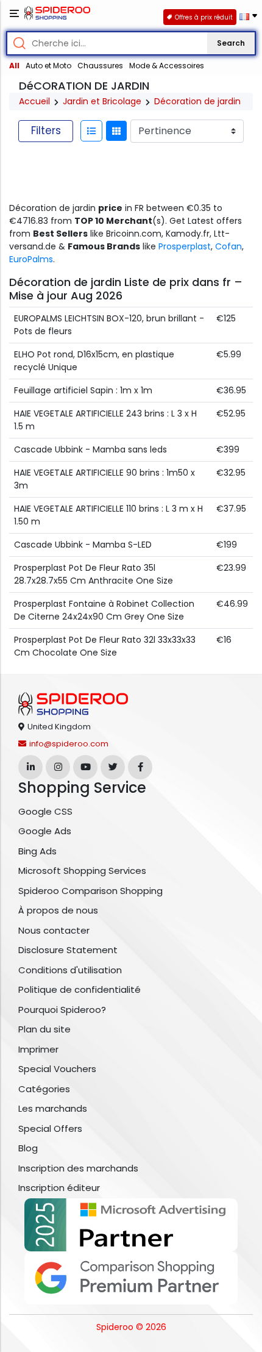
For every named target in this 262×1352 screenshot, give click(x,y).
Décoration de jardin (197, 101)
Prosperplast (184, 246)
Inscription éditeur (59, 1187)
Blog (28, 1148)
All (14, 65)
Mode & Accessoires (166, 65)
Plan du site (44, 1029)
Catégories (44, 1088)
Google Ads (44, 830)
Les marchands (52, 1108)
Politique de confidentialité (79, 989)
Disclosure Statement (68, 949)
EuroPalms (31, 259)
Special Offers (50, 1128)
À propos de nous (58, 910)
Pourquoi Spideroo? (62, 1009)
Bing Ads (37, 851)
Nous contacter (54, 930)
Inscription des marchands (78, 1168)
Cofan (228, 246)
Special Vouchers (57, 1068)
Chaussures (100, 65)
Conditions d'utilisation (70, 970)
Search (231, 43)
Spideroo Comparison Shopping (90, 890)
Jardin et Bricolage (102, 101)
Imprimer (38, 1049)
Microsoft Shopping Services (82, 870)
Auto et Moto (48, 65)
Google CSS (45, 811)
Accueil (34, 101)
